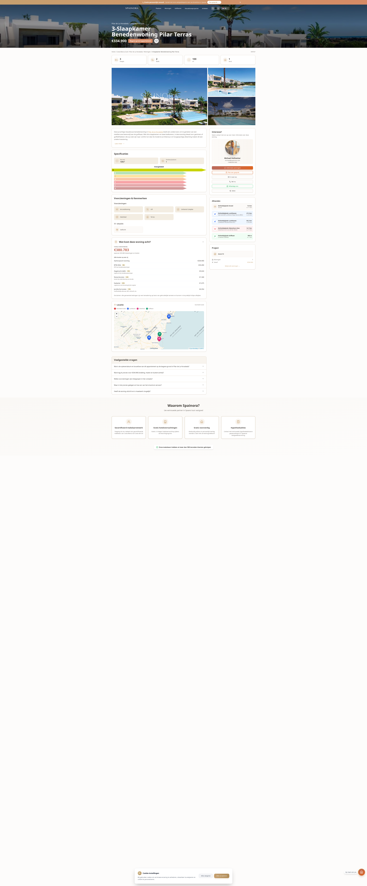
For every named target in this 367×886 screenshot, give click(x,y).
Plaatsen (158, 8)
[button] (149, 337)
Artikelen (205, 8)
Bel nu (234, 182)
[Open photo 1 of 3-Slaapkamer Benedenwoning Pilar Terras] (159, 96)
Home (113, 52)
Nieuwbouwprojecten (192, 8)
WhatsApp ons (233, 186)
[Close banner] (240, 2)
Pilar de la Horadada (155, 132)
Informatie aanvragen (234, 168)
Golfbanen (178, 8)
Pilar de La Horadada (136, 52)
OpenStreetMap (194, 348)
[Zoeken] (213, 8)
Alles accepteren (221, 876)
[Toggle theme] (218, 8)
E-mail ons (233, 177)
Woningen (168, 8)
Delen (233, 191)
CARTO (202, 348)
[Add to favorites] (156, 41)
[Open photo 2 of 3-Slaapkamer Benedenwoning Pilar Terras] (231, 82)
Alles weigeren (206, 876)
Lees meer (118, 144)
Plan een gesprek (233, 172)
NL (226, 8)
